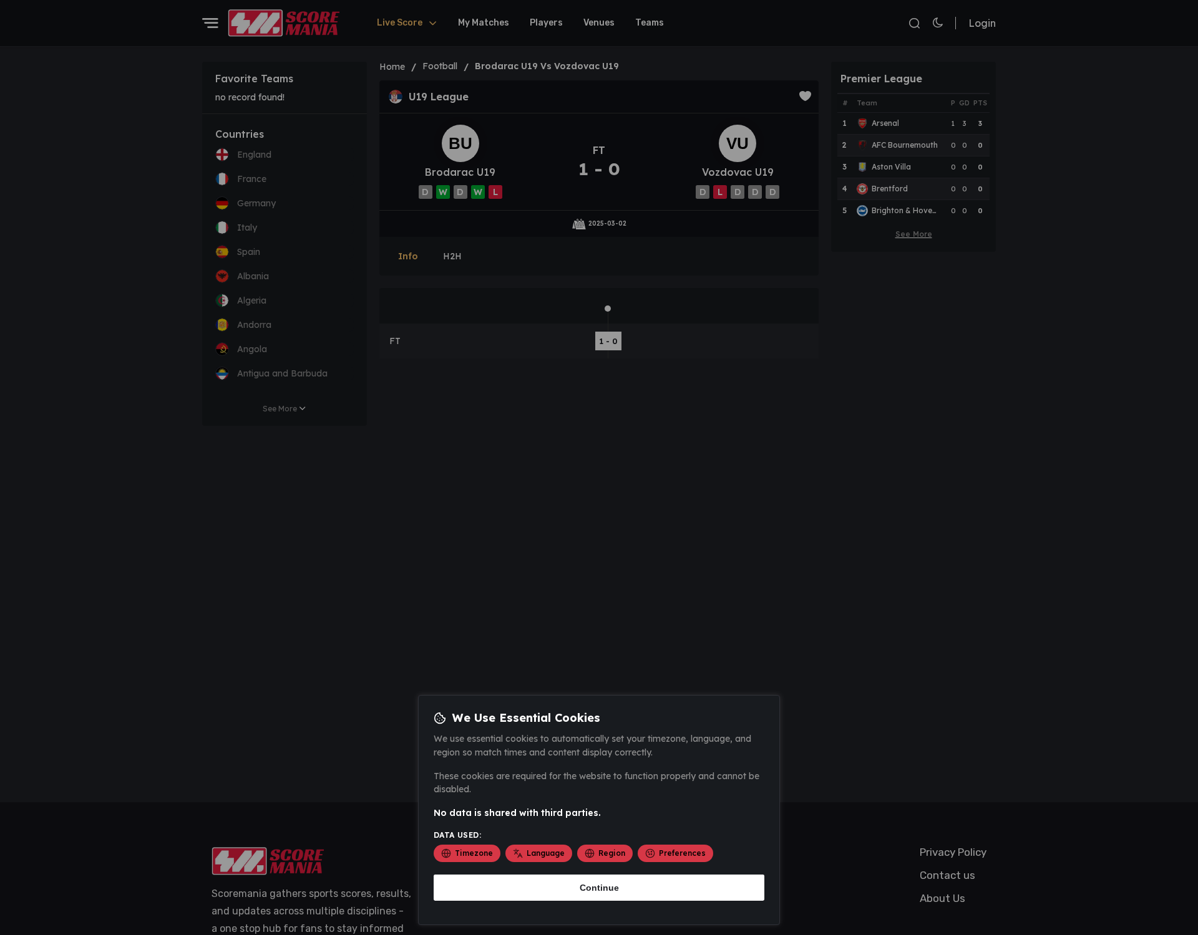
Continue (599, 888)
